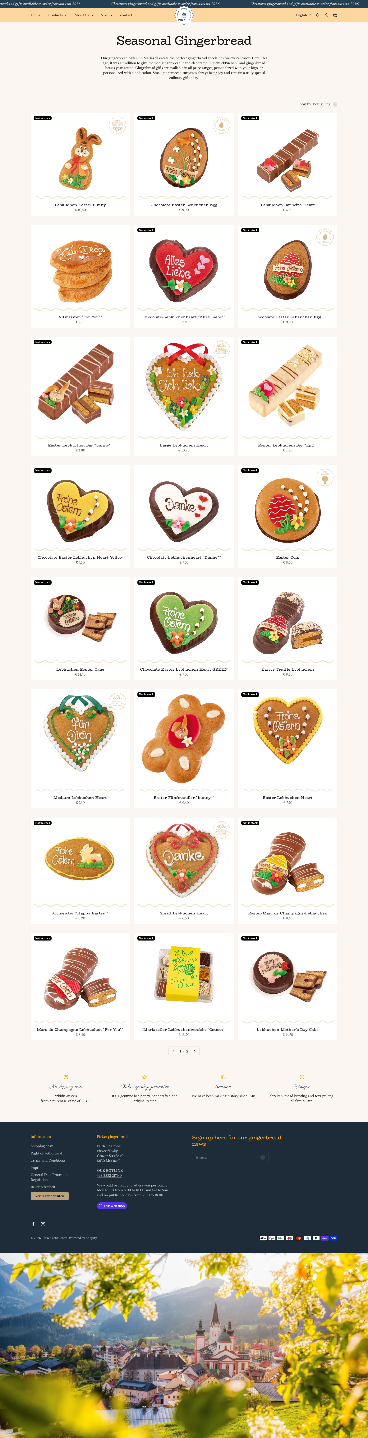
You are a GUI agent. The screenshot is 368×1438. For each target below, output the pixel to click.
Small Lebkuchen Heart (184, 913)
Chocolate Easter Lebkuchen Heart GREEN (184, 669)
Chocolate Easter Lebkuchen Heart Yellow (80, 557)
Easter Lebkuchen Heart (288, 797)
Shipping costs (42, 1146)
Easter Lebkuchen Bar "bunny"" (80, 445)
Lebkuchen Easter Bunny (80, 205)
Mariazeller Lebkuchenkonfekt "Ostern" (184, 1029)
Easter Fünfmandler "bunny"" (184, 797)
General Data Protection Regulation (50, 1177)
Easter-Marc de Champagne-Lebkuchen (287, 913)
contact (126, 15)
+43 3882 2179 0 (109, 1175)
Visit (105, 15)
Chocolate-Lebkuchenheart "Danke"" (184, 557)
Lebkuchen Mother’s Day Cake (288, 1029)
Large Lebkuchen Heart (184, 445)
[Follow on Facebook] (33, 1224)
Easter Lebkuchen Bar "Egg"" (287, 445)
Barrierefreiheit (43, 1187)
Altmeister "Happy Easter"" (80, 913)
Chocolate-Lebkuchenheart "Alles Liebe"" (184, 317)
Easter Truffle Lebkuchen (287, 669)
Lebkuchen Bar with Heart (288, 205)
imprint (37, 1168)
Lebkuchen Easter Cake (80, 669)
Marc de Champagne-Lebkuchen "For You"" (80, 1029)
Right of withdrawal (46, 1153)
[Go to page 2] (194, 1051)
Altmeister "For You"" (80, 317)
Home (35, 15)
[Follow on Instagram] (43, 1224)
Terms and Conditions (48, 1160)
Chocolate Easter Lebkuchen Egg (184, 205)
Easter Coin (288, 557)
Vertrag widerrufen (49, 1196)
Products (55, 15)
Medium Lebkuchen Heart (80, 797)
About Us (82, 15)
